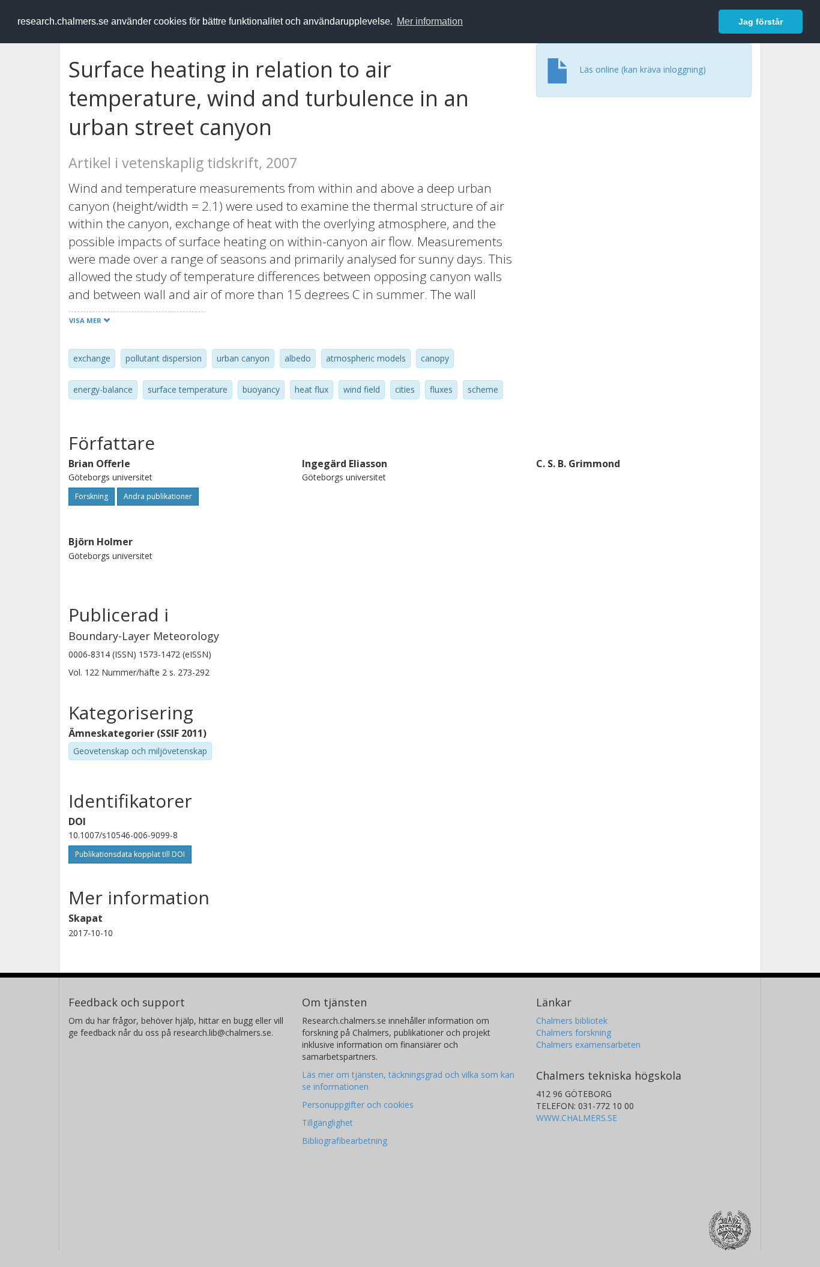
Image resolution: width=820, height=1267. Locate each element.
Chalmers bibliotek (571, 1020)
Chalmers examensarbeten (588, 1044)
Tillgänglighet (327, 1122)
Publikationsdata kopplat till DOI (130, 854)
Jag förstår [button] (760, 21)
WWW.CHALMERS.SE (576, 1117)
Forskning (91, 496)
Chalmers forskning (573, 1032)
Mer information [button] (430, 21)
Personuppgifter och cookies (358, 1104)
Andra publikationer (158, 496)
